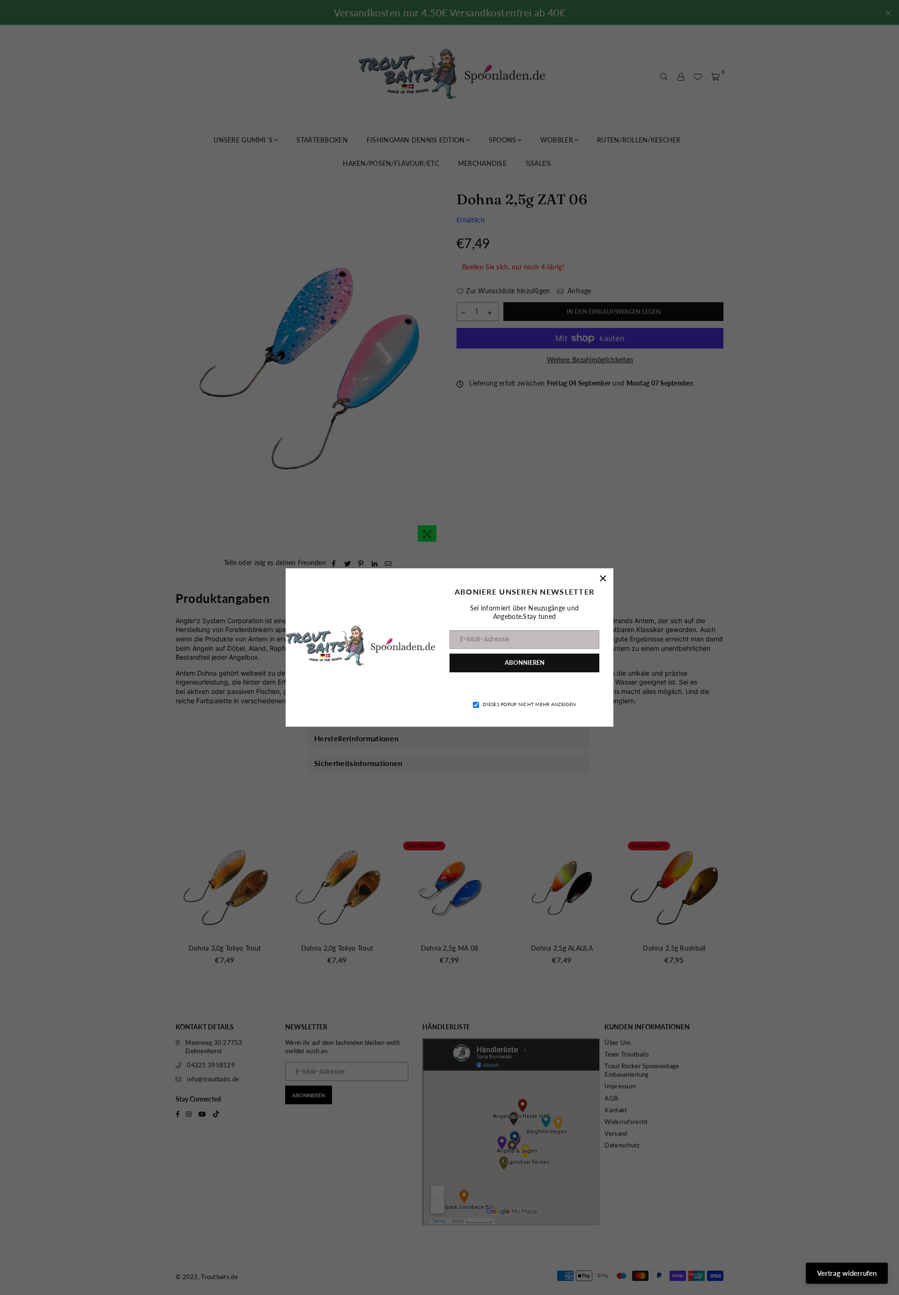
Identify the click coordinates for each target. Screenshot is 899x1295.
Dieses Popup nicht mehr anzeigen (529, 704)
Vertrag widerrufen (847, 1273)
